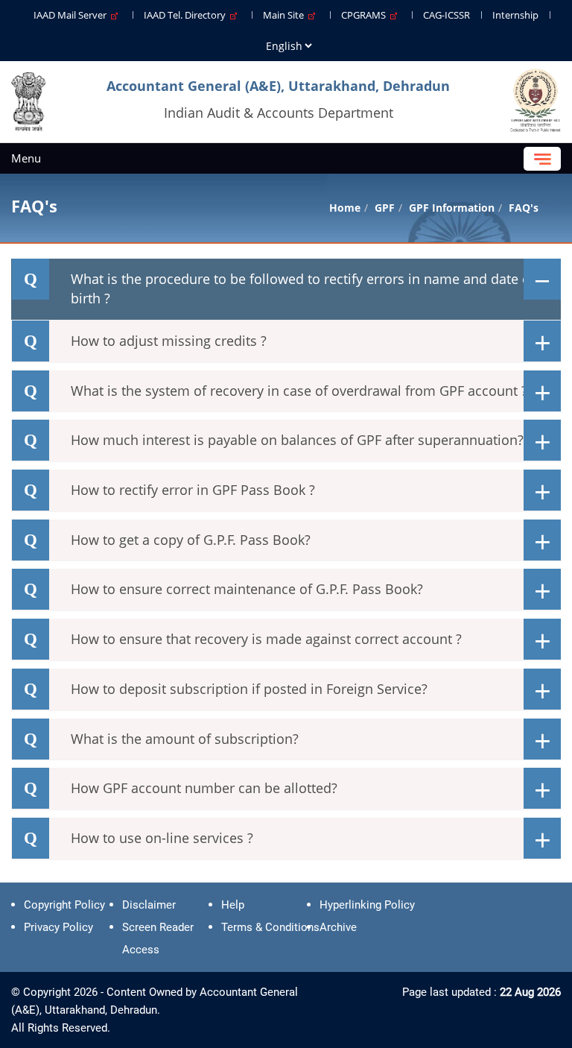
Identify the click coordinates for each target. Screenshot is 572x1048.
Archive (338, 927)
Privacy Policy (58, 927)
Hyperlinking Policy (367, 905)
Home (344, 208)
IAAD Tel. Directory (187, 15)
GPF (385, 208)
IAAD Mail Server (72, 15)
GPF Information (452, 208)
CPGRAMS (365, 15)
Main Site (285, 15)
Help (232, 905)
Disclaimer (149, 905)
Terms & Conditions (270, 927)
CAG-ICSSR (446, 15)
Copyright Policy (64, 905)
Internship (515, 15)
